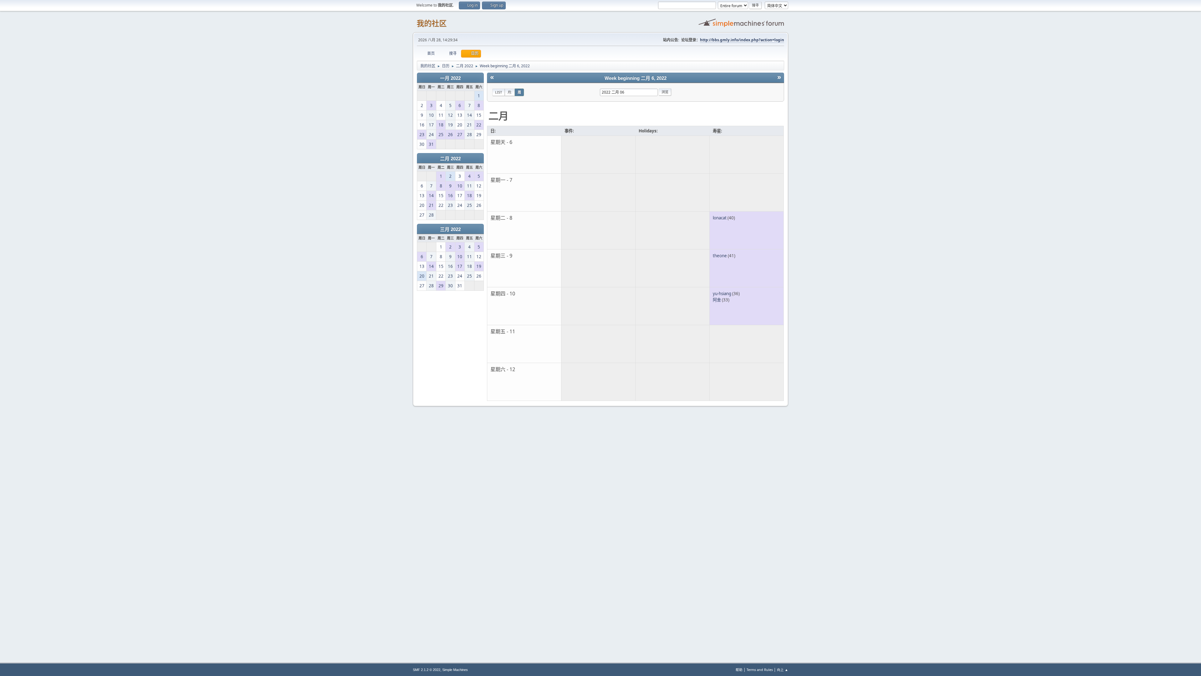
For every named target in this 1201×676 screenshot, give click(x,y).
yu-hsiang (722, 293)
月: (510, 92)
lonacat (720, 218)
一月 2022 (450, 78)
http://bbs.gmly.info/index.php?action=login (742, 40)
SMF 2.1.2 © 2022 (426, 670)
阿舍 (717, 300)
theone (720, 256)
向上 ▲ (782, 669)
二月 (499, 115)
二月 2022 (450, 158)
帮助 (739, 669)
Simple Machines (455, 670)
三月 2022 (450, 229)
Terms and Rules (760, 669)
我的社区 (432, 23)
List (498, 92)
